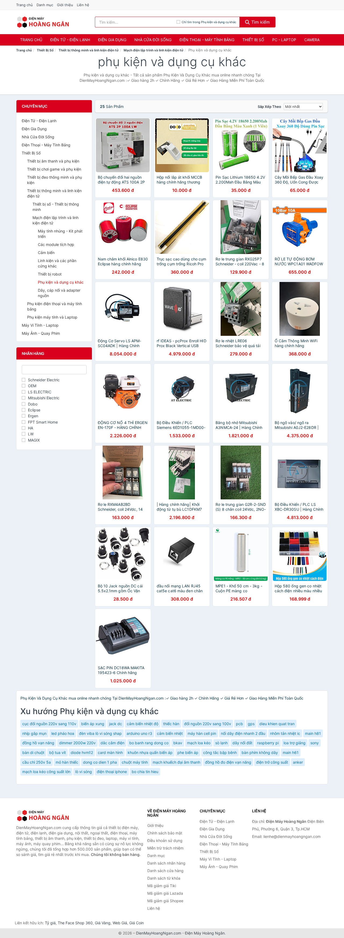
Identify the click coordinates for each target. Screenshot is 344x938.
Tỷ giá (50, 923)
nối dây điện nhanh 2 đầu (243, 733)
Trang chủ (24, 5)
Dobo (32, 404)
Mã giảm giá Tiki (161, 885)
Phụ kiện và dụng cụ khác (61, 282)
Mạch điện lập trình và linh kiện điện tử (153, 50)
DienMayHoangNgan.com (158, 933)
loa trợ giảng (295, 742)
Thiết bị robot (50, 274)
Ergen (33, 416)
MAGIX (34, 440)
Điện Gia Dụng (112, 39)
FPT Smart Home (43, 422)
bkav (177, 742)
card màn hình (110, 752)
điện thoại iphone (112, 771)
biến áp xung (92, 723)
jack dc (115, 723)
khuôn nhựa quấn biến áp (150, 752)
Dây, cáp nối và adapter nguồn (59, 293)
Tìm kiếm (260, 22)
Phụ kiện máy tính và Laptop (52, 317)
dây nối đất (242, 742)
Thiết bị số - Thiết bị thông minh (56, 207)
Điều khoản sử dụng (164, 840)
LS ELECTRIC (39, 392)
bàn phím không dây (260, 752)
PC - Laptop (284, 39)
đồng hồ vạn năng (38, 742)
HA (30, 428)
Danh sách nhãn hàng (166, 863)
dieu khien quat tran (277, 723)
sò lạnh (221, 742)
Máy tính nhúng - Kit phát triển (60, 234)
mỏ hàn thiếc (67, 762)
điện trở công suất (272, 762)
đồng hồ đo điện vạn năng (228, 762)
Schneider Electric (44, 380)
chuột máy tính (135, 762)
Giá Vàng (102, 923)
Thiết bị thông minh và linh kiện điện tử (89, 50)
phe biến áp (187, 752)
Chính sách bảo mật (164, 833)
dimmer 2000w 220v (77, 742)
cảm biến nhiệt (170, 733)
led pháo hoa (62, 733)
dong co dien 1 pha (100, 762)
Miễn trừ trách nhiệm (165, 848)
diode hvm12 (82, 752)
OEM (32, 385)
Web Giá (120, 923)
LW (31, 434)
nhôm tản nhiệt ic (285, 733)
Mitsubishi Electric (43, 398)
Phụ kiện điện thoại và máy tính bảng (54, 306)
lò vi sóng (83, 771)
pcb (239, 723)
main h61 (291, 752)
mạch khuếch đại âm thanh (176, 762)
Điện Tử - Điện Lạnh (70, 39)
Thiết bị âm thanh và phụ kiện (53, 161)
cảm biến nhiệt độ (142, 723)
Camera (312, 39)
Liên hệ (83, 5)
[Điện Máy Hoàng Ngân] (43, 815)
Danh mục (45, 5)
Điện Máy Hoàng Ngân (205, 933)
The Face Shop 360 (75, 923)
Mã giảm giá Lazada (165, 893)
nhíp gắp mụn (34, 733)
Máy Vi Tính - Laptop (40, 325)
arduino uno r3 (139, 733)
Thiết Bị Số (253, 39)
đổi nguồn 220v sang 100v (207, 723)
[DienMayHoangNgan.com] (43, 22)
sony (314, 742)
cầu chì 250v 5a (36, 762)
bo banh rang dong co (149, 742)
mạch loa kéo (198, 742)
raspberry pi (268, 742)
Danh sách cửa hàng (165, 870)
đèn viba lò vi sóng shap (100, 733)
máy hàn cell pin (202, 733)
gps (251, 723)
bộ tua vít (57, 752)
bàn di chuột (33, 752)
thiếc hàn (171, 723)
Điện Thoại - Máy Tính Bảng (207, 39)
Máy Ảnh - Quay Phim (41, 333)
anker (298, 762)
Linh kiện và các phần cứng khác (57, 263)
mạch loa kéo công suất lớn (46, 771)
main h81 (313, 733)
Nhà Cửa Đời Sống (152, 39)
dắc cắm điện (112, 742)
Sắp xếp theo (269, 106)
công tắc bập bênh (220, 752)
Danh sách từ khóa (163, 878)
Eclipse (34, 410)
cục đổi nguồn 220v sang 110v (49, 723)
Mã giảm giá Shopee (165, 900)
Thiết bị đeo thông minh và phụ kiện (54, 180)
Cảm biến (46, 252)
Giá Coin (136, 923)
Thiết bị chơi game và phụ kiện (54, 169)
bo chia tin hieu (145, 771)
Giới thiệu (65, 5)
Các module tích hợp (56, 244)
